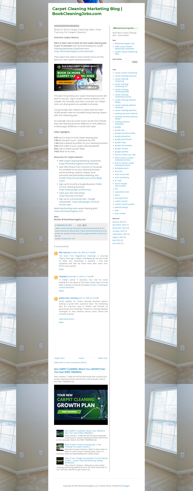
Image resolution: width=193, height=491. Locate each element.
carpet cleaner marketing (126, 73)
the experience (121, 198)
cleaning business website (126, 113)
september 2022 (122, 192)
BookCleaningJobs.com (125, 43)
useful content (121, 201)
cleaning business (66, 319)
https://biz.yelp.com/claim (71, 195)
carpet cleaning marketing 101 (92, 228)
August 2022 (118, 237)
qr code (118, 180)
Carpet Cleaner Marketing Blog (126, 53)
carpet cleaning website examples (125, 106)
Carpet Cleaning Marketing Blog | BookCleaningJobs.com (87, 11)
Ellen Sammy (64, 252)
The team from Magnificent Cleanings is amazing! (83, 256)
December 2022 (119, 225)
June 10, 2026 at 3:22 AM (88, 298)
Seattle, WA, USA (68, 238)
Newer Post (60, 358)
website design (121, 207)
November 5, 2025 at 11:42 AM (80, 276)
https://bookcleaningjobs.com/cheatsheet (73, 51)
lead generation (122, 168)
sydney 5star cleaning (68, 298)
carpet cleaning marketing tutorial (93, 231)
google (118, 127)
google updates (121, 151)
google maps (120, 142)
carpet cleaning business (126, 76)
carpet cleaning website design (125, 101)
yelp (117, 210)
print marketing (122, 177)
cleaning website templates (122, 123)
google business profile (73, 233)
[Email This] (78, 225)
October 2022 (118, 231)
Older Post (102, 358)
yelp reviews (120, 213)
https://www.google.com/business (75, 189)
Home (81, 358)
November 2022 (119, 228)
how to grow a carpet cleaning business (124, 159)
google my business (123, 145)
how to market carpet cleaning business (124, 164)
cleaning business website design (126, 117)
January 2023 (118, 222)
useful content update (124, 204)
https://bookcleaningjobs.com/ (68, 211)
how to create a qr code (125, 154)
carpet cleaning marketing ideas (67, 231)
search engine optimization (121, 184)
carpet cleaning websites (126, 110)
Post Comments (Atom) (76, 362)
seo (59, 236)
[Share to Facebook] (84, 225)
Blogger (126, 486)
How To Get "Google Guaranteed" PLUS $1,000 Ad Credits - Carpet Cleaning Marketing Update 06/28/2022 (86, 460)
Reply (61, 269)
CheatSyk (63, 276)
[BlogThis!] (80, 225)
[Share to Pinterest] (86, 225)
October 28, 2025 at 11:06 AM (82, 252)
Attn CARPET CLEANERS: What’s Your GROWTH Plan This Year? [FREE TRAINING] (79, 370)
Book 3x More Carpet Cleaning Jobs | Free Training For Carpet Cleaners (83, 445)
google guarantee (89, 233)
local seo (118, 171)
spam (117, 195)
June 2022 (117, 243)
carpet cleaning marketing (71, 228)
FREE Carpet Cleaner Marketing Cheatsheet (124, 47)
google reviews (121, 148)
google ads (59, 233)
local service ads (122, 174)
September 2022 (120, 234)
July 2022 (116, 240)
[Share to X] (82, 225)
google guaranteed (123, 139)
